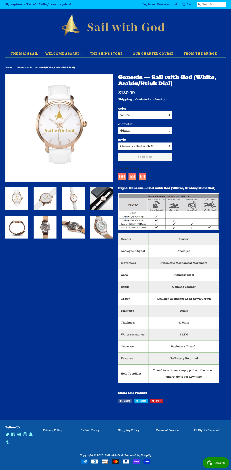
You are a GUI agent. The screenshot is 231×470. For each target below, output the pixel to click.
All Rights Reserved (206, 430)
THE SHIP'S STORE (106, 54)
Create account (167, 4)
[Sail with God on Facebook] (13, 435)
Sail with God (114, 455)
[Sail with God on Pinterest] (19, 435)
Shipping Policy (129, 430)
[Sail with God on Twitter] (7, 435)
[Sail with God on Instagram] (25, 435)
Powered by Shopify (138, 455)
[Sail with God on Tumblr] (7, 443)
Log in (147, 4)
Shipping (125, 99)
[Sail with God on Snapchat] (31, 435)
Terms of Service (167, 430)
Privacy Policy (52, 430)
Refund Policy (90, 430)
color (122, 108)
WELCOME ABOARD (62, 54)
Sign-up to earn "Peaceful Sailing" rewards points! (38, 4)
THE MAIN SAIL (24, 54)
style (122, 139)
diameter (125, 124)
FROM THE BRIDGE (201, 54)
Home (8, 67)
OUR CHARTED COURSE (153, 54)
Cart (190, 4)
